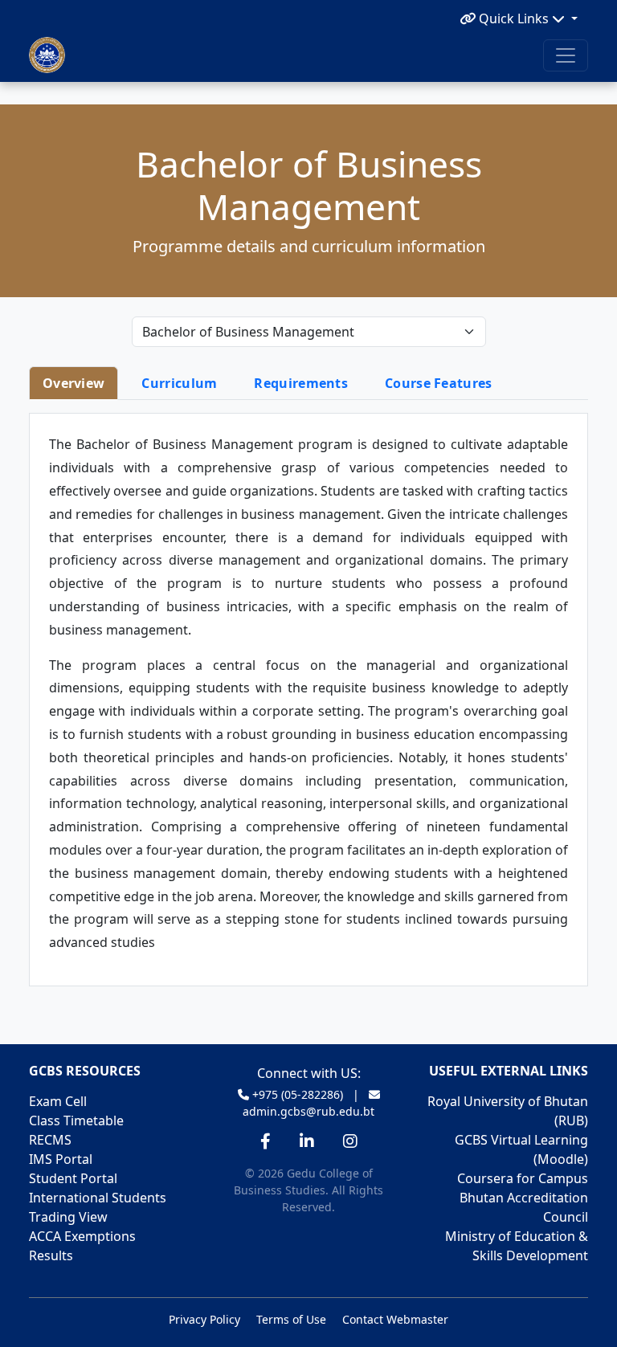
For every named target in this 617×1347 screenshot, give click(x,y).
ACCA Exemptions (82, 1236)
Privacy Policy (204, 1319)
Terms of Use (291, 1319)
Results (51, 1255)
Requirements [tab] (301, 383)
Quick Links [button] (514, 18)
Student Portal (73, 1178)
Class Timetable (76, 1120)
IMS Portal (60, 1159)
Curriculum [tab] (179, 383)
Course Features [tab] (438, 383)
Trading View (68, 1217)
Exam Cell (58, 1101)
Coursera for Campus (522, 1178)
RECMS (50, 1140)
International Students (97, 1197)
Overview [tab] (73, 383)
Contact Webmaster (395, 1319)
